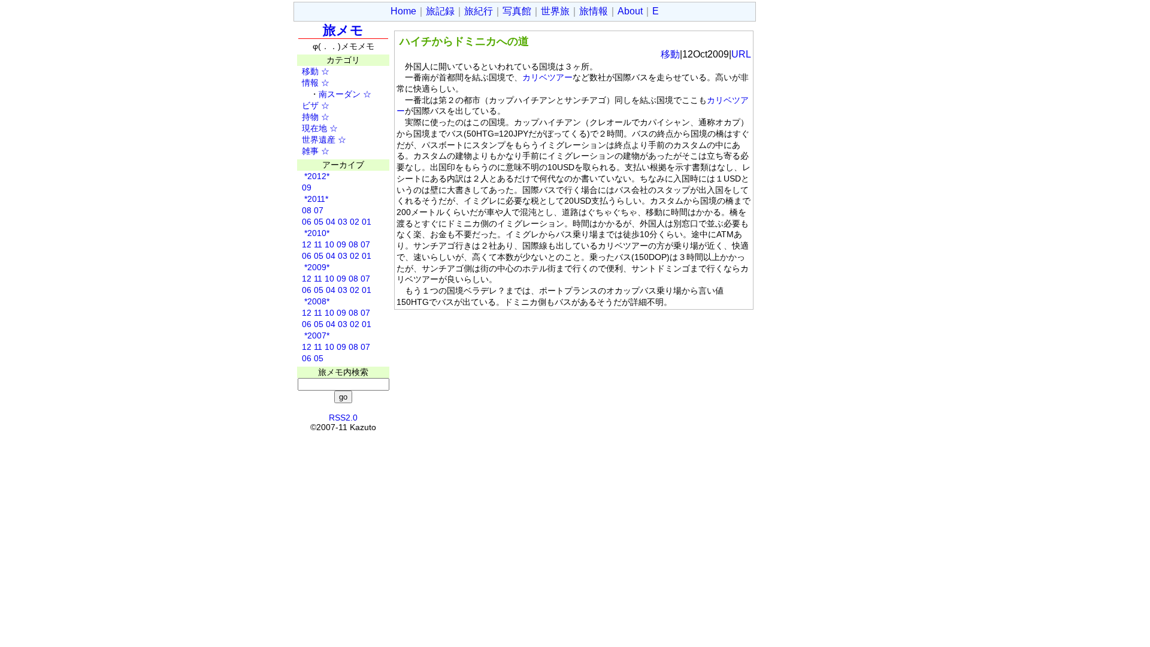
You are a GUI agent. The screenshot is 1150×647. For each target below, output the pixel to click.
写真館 (517, 11)
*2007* (315, 335)
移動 (306, 71)
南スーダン (340, 94)
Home (403, 11)
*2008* (315, 301)
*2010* (315, 233)
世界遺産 (314, 139)
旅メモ (343, 30)
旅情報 (593, 11)
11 (318, 244)
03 (342, 221)
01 (366, 221)
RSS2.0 (343, 417)
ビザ (306, 105)
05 (318, 221)
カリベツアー (547, 77)
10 (329, 244)
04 (330, 221)
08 (306, 210)
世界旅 (555, 11)
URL (741, 54)
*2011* (315, 199)
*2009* (315, 267)
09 (306, 187)
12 (306, 244)
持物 (306, 117)
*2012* (315, 176)
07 (318, 210)
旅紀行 (478, 11)
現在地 (310, 128)
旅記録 (440, 11)
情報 (306, 82)
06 (306, 221)
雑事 (306, 151)
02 (354, 221)
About (630, 11)
